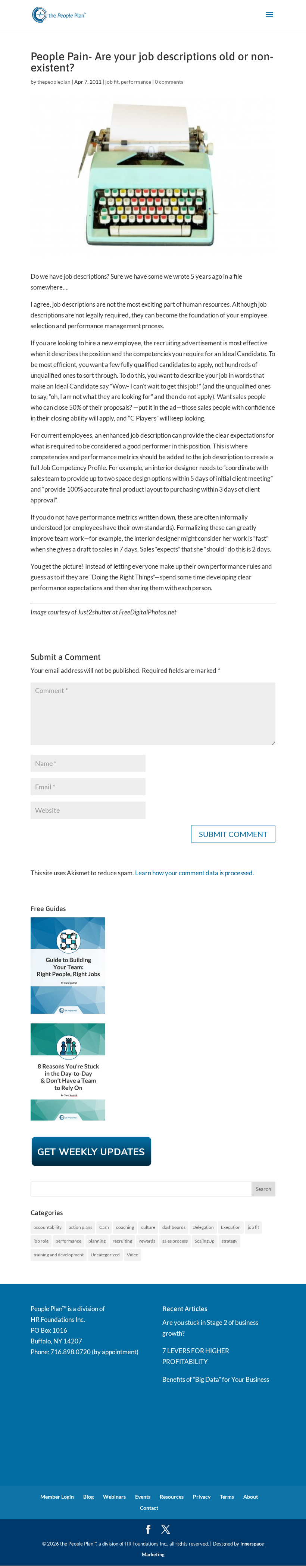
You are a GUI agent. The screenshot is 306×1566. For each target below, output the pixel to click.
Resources (172, 1496)
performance (136, 82)
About (250, 1496)
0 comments (169, 82)
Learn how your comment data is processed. (194, 873)
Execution (231, 1227)
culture (148, 1227)
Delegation (203, 1227)
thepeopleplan (54, 82)
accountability (48, 1227)
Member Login (57, 1496)
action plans (80, 1227)
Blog (88, 1496)
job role (41, 1241)
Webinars (114, 1496)
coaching (125, 1227)
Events (142, 1496)
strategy (229, 1241)
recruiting (122, 1241)
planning (97, 1241)
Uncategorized (105, 1254)
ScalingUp (205, 1241)
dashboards (173, 1227)
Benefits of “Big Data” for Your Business (215, 1379)
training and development (59, 1254)
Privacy (201, 1496)
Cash (104, 1227)
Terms (227, 1496)
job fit (112, 82)
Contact (149, 1508)
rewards (147, 1241)
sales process (175, 1241)
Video (132, 1254)
